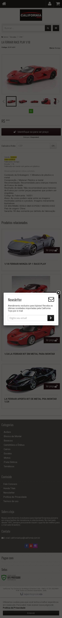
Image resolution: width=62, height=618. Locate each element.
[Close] (58, 292)
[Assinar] (50, 318)
